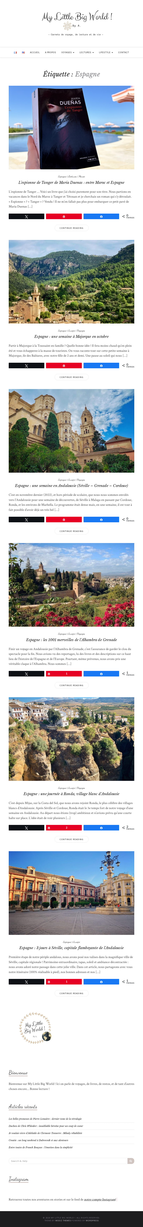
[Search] (130, 1161)
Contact (123, 52)
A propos (50, 52)
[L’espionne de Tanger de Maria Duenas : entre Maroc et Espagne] (71, 127)
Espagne (62, 176)
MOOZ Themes (63, 1220)
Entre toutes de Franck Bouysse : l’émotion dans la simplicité (41, 1147)
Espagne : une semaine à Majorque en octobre (71, 336)
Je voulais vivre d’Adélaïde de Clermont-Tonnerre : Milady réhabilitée (45, 1133)
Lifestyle (105, 52)
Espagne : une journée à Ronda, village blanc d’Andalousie (71, 794)
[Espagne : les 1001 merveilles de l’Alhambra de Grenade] (71, 584)
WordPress (92, 1220)
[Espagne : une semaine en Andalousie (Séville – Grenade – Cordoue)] (71, 430)
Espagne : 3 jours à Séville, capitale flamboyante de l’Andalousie (71, 948)
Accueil (35, 52)
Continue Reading (72, 228)
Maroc (82, 176)
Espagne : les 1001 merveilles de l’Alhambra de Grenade (71, 640)
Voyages (67, 52)
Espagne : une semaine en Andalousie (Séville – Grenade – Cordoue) (71, 486)
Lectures (86, 52)
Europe (71, 330)
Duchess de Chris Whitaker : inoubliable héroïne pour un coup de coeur (46, 1126)
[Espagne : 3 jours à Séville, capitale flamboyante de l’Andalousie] (71, 892)
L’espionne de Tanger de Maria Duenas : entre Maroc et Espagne (71, 182)
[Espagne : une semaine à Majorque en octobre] (71, 281)
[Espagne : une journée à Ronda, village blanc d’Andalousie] (71, 738)
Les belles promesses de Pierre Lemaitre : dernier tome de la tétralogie (45, 1118)
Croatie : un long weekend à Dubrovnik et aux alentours (38, 1140)
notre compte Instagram (99, 1199)
